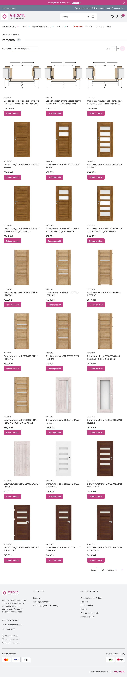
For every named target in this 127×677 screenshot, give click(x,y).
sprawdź (75, 3)
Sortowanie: (6, 48)
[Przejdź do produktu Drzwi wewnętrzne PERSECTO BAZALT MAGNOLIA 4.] (63, 523)
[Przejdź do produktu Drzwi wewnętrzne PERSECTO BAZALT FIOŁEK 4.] (22, 459)
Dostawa (84, 602)
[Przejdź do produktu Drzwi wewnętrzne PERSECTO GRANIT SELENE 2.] (105, 140)
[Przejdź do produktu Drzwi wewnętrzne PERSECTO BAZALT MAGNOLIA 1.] (63, 459)
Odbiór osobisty (87, 605)
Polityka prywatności (41, 602)
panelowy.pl (6, 34)
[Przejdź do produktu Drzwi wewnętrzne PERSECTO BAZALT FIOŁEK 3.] (105, 395)
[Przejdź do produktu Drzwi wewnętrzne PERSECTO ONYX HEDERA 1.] (22, 267)
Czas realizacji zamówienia (91, 598)
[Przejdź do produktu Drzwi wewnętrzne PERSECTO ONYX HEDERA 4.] (22, 331)
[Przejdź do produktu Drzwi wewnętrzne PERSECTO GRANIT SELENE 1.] (63, 140)
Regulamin (37, 598)
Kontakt (84, 609)
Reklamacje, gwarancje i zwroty (45, 605)
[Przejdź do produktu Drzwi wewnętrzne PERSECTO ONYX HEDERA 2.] (63, 267)
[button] (93, 17)
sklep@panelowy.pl (102, 8)
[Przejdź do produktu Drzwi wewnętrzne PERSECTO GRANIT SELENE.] (22, 140)
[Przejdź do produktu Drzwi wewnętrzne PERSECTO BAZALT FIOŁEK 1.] (63, 395)
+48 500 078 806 (84, 8)
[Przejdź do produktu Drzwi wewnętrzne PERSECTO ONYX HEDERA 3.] (105, 267)
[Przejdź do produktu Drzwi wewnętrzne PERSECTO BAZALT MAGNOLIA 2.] (105, 459)
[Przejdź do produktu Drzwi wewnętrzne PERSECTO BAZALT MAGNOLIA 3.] (22, 523)
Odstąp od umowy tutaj (90, 613)
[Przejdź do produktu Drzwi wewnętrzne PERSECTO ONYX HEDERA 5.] (63, 331)
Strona (108, 48)
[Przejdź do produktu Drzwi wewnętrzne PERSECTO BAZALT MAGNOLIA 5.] (105, 523)
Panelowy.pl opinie (88, 617)
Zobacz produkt (12, 113)
